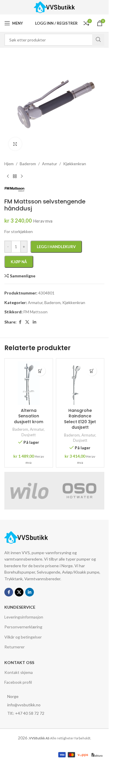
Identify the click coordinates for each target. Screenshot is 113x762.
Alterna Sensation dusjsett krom (28, 416)
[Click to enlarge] (15, 143)
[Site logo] (54, 6)
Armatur (37, 429)
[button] (40, 371)
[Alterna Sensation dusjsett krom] (29, 383)
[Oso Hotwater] (79, 490)
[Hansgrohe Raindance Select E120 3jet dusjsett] (80, 383)
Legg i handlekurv (56, 246)
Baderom (20, 429)
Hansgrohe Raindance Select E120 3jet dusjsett (80, 419)
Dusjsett (28, 434)
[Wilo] (29, 490)
